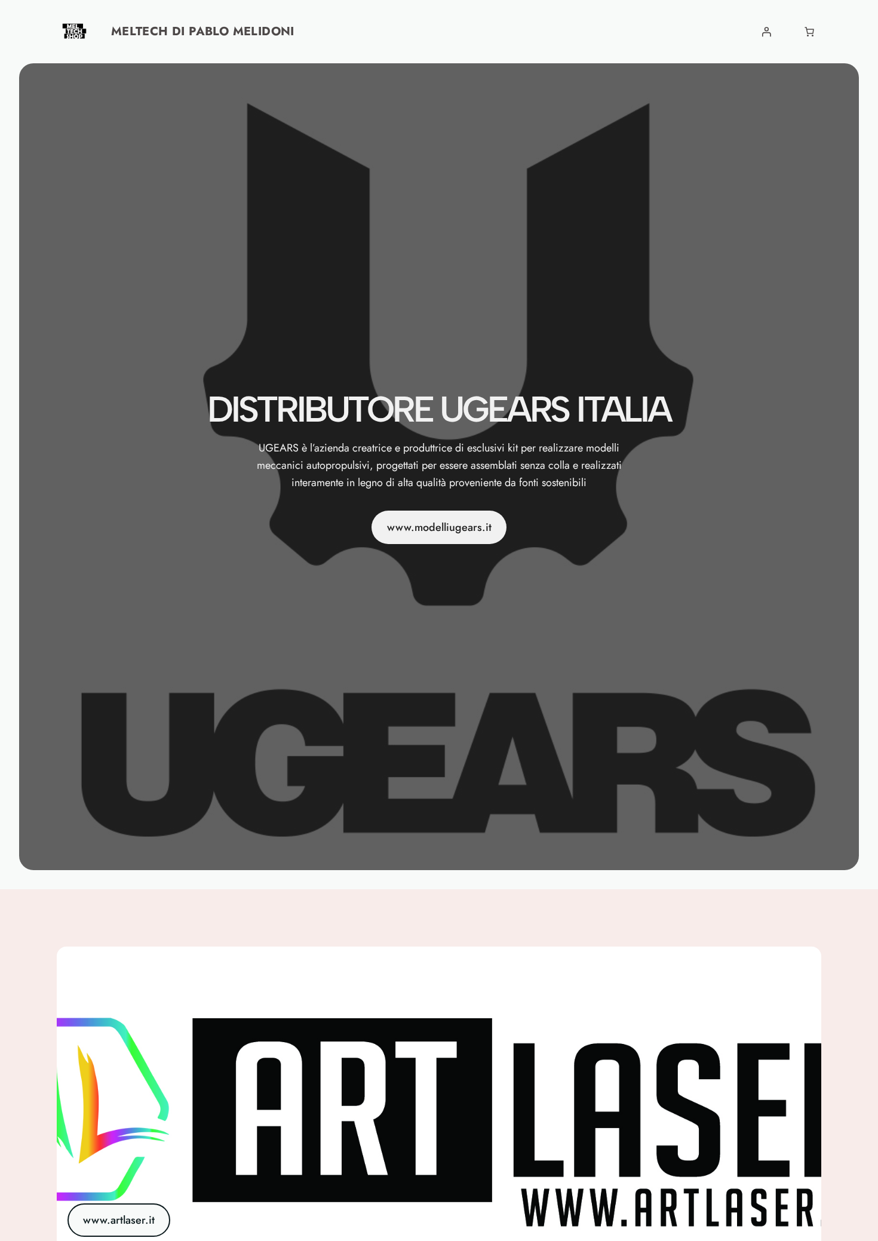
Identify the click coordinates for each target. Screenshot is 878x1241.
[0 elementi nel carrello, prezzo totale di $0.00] (809, 32)
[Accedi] (766, 32)
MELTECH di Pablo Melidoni (202, 31)
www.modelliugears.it (439, 527)
